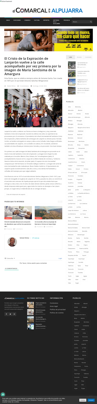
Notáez (70, 245)
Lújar (69, 217)
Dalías (70, 169)
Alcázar (70, 114)
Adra (69, 107)
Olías (77, 245)
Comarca (27, 20)
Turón (69, 276)
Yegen (77, 283)
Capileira (70, 155)
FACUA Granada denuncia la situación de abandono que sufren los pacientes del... (17, 224)
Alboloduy (78, 107)
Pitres (77, 252)
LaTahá (70, 207)
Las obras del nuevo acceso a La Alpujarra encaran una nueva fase (83, 89)
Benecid (80, 138)
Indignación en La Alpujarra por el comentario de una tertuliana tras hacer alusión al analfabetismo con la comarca (83, 81)
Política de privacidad (58, 309)
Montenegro (81, 234)
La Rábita (70, 193)
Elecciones (17, 20)
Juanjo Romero (83, 75)
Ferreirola (71, 176)
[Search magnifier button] (91, 21)
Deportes (46, 20)
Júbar (69, 190)
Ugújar (85, 276)
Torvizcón (80, 269)
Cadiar (78, 152)
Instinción (71, 186)
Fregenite (79, 179)
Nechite (86, 238)
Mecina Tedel (86, 228)
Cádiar (70, 152)
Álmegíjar (70, 124)
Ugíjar (77, 276)
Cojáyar (70, 165)
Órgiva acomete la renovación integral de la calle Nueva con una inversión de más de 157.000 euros (41, 304)
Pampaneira (71, 248)
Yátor (69, 283)
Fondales (80, 176)
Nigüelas (87, 241)
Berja (78, 145)
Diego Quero (82, 67)
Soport (84, 255)
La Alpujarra (86, 190)
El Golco (86, 169)
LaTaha (79, 207)
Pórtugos (86, 252)
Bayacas (70, 134)
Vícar (84, 279)
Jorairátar (80, 186)
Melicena (70, 234)
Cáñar (86, 152)
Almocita (80, 124)
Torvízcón (71, 272)
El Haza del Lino (72, 172)
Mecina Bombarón (73, 224)
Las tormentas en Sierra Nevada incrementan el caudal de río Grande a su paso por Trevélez (83, 64)
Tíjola (79, 266)
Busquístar (71, 148)
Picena (70, 252)
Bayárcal (79, 134)
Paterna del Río (83, 248)
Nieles (78, 241)
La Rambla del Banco (84, 193)
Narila (78, 238)
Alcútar (87, 114)
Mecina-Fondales (73, 231)
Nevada (70, 241)
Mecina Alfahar (72, 221)
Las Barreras (71, 203)
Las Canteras (83, 203)
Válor (69, 279)
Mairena (77, 217)
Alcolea (79, 114)
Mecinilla (84, 231)
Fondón (70, 179)
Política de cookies (57, 313)
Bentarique (71, 141)
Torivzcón (71, 269)
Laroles (79, 200)
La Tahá (79, 196)
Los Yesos (83, 214)
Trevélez (80, 272)
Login (60, 258)
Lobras (85, 210)
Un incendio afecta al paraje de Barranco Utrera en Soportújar (45, 223)
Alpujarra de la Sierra (84, 127)
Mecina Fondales (73, 228)
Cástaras (81, 159)
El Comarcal (9, 229)
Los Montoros (72, 214)
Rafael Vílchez (11, 86)
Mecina (86, 217)
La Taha (70, 196)
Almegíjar (79, 120)
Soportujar (81, 259)
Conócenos (54, 303)
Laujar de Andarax (73, 210)
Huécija (80, 183)
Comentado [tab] (88, 57)
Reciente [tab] (79, 57)
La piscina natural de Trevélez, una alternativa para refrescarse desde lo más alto (83, 72)
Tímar (86, 266)
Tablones (70, 266)
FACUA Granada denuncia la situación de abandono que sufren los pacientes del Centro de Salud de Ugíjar (40, 311)
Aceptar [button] (91, 400)
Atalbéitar (71, 131)
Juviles (77, 190)
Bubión (87, 145)
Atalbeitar (80, 131)
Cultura (37, 20)
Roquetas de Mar (73, 255)
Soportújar (71, 259)
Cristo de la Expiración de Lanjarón (15, 194)
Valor (76, 279)
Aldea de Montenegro (74, 117)
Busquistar (82, 148)
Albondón (71, 110)
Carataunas (71, 159)
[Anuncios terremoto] (48, 40)
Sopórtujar (71, 262)
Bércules (70, 145)
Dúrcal (78, 169)
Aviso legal (54, 306)
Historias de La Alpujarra (56, 21)
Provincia (67, 20)
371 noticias (35, 238)
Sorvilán (80, 262)
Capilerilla (80, 155)
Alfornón (87, 117)
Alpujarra (70, 127)
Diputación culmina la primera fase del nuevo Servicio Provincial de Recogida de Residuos (41, 325)
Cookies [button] (82, 400)
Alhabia (70, 120)
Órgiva (85, 245)
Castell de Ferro (72, 162)
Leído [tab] (70, 57)
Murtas (70, 238)
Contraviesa (80, 165)
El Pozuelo (84, 172)
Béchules (70, 138)
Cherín (83, 162)
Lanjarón (70, 200)
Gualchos (71, 183)
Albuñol (80, 110)
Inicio (8, 20)
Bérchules (81, 141)
